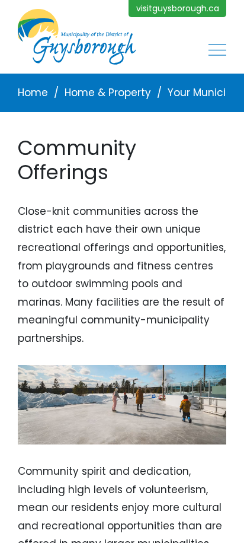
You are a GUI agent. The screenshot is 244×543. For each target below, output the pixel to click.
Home (33, 92)
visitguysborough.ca (177, 8)
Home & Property (108, 92)
